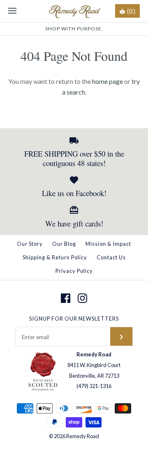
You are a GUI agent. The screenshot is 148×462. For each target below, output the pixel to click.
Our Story (30, 243)
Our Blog (64, 243)
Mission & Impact (108, 243)
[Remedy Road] (74, 11)
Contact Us (111, 257)
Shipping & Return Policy (55, 257)
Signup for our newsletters (74, 318)
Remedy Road (82, 436)
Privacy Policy (74, 271)
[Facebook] (65, 298)
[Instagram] (82, 298)
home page (107, 81)
